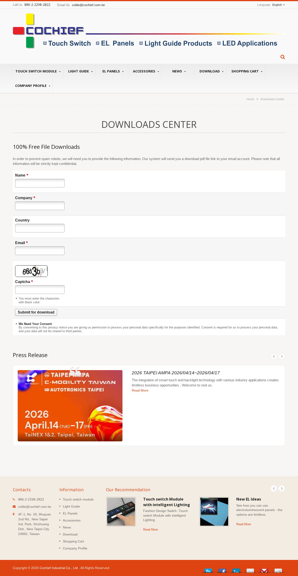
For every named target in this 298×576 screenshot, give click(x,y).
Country (22, 220)
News (177, 71)
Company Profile (31, 85)
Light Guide (79, 71)
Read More (140, 390)
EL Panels (111, 71)
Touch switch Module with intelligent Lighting (166, 502)
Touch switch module (36, 71)
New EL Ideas (248, 499)
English (277, 5)
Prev (273, 356)
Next (281, 356)
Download (210, 71)
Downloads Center (272, 99)
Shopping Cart (245, 71)
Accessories (144, 71)
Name (21, 175)
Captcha (24, 281)
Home (250, 99)
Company (25, 197)
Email (21, 242)
